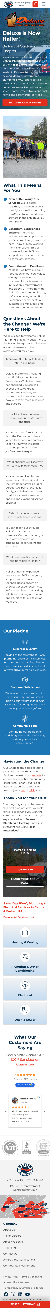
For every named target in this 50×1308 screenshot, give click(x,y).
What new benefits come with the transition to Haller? (25, 559)
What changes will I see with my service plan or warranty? (25, 463)
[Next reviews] (45, 1111)
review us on (24, 1084)
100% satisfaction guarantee (22, 704)
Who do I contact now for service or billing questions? (25, 515)
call (23, 790)
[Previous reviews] (5, 1111)
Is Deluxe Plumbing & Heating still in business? (25, 361)
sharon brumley (28, 1099)
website (37, 775)
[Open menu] (44, 4)
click (32, 790)
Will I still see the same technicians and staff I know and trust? (25, 418)
